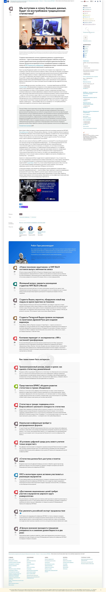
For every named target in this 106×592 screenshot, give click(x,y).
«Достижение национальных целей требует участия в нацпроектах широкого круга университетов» (38, 493)
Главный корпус (86, 60)
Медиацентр (65, 565)
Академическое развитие (49, 567)
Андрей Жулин (30, 162)
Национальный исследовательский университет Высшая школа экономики (22, 553)
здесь (73, 589)
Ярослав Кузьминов (23, 132)
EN (92, 1)
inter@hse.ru (85, 107)
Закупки (10, 567)
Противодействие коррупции (14, 572)
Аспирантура (29, 568)
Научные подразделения (49, 559)
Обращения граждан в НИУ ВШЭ (14, 568)
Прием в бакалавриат (30, 564)
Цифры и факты (11, 559)
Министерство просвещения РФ (87, 561)
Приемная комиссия (87, 81)
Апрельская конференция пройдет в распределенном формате (35, 424)
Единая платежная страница (13, 583)
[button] (20, 33)
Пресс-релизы (86, 126)
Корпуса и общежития (13, 565)
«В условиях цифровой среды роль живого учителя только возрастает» (41, 442)
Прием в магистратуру (31, 567)
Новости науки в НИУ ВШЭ (45, 553)
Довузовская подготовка (31, 560)
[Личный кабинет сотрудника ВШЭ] (98, 1)
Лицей (28, 559)
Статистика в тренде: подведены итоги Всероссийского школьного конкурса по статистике (42, 405)
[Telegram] (22, 204)
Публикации (65, 568)
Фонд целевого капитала (13, 570)
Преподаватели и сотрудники (14, 564)
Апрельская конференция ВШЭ (25, 217)
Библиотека (65, 559)
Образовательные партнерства (32, 575)
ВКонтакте (87, 46)
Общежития (85, 95)
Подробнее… (33, 259)
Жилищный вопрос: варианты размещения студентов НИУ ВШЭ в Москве (38, 284)
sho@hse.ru (85, 100)
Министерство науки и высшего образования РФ (87, 560)
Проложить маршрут (87, 117)
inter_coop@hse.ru (86, 114)
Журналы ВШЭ (65, 567)
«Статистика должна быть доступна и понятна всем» (39, 459)
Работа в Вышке (11, 584)
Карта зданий (85, 116)
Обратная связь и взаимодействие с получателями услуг (33, 577)
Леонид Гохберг (23, 87)
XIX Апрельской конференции (34, 65)
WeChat (86, 51)
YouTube (86, 48)
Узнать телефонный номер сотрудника (90, 76)
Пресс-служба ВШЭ (87, 119)
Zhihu (86, 55)
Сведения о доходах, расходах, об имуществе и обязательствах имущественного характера (15, 575)
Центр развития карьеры (31, 572)
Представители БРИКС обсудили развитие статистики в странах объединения (38, 386)
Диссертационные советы (49, 564)
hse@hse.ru (85, 79)
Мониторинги (47, 562)
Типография (65, 564)
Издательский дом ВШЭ (67, 560)
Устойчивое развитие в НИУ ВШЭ (15, 562)
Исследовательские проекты (50, 560)
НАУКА (46, 557)
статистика (34, 217)
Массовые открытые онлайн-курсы (87, 563)
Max (85, 56)
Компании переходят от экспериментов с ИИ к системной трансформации (40, 338)
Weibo (86, 53)
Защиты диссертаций (48, 565)
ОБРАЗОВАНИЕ (30, 557)
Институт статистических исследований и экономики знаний (32, 222)
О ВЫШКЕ (11, 557)
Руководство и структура (13, 560)
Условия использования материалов (90, 128)
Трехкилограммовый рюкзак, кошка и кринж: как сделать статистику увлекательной (40, 367)
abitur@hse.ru (85, 88)
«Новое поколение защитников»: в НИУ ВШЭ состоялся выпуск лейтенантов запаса (39, 268)
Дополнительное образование (32, 570)
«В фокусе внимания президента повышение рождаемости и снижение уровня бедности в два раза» (41, 530)
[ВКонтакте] (20, 204)
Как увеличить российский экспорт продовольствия (42, 510)
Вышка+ (28, 565)
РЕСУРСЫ (65, 557)
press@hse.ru (85, 124)
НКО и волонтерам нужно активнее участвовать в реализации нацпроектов (41, 475)
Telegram (86, 50)
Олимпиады (29, 562)
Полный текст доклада (25, 125)
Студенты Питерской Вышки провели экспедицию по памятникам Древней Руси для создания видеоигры (41, 319)
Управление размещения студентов (90, 97)
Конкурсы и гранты (48, 568)
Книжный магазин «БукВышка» (68, 562)
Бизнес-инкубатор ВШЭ (31, 573)
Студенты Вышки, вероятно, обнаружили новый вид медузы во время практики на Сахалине (42, 300)
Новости (37, 553)
